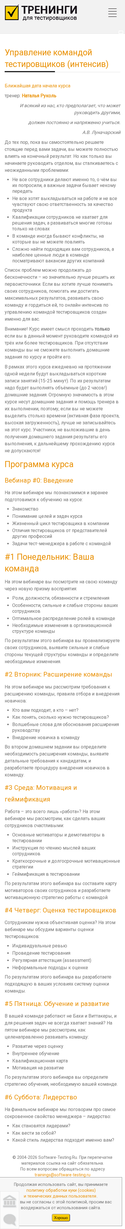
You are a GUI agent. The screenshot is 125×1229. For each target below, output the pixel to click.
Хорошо (61, 1217)
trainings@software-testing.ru (62, 1175)
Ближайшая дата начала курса (37, 86)
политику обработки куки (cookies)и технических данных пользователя (60, 1193)
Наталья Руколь (39, 95)
